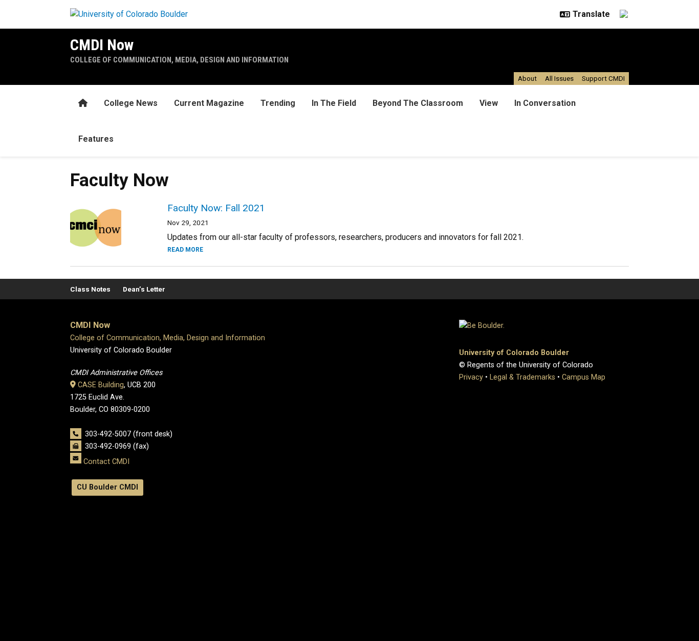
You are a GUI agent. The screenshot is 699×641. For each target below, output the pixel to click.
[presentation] (106, 227)
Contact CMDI (106, 461)
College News (131, 103)
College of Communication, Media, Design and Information (179, 59)
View (488, 103)
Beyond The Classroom (418, 103)
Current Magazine (209, 103)
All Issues (559, 78)
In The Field (334, 103)
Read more (185, 249)
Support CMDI (603, 78)
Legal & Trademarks (522, 377)
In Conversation (545, 103)
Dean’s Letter (144, 289)
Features (96, 139)
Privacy (471, 377)
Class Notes (90, 289)
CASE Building (101, 385)
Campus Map (583, 377)
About (527, 78)
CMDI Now (102, 45)
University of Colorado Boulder (514, 352)
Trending (277, 103)
